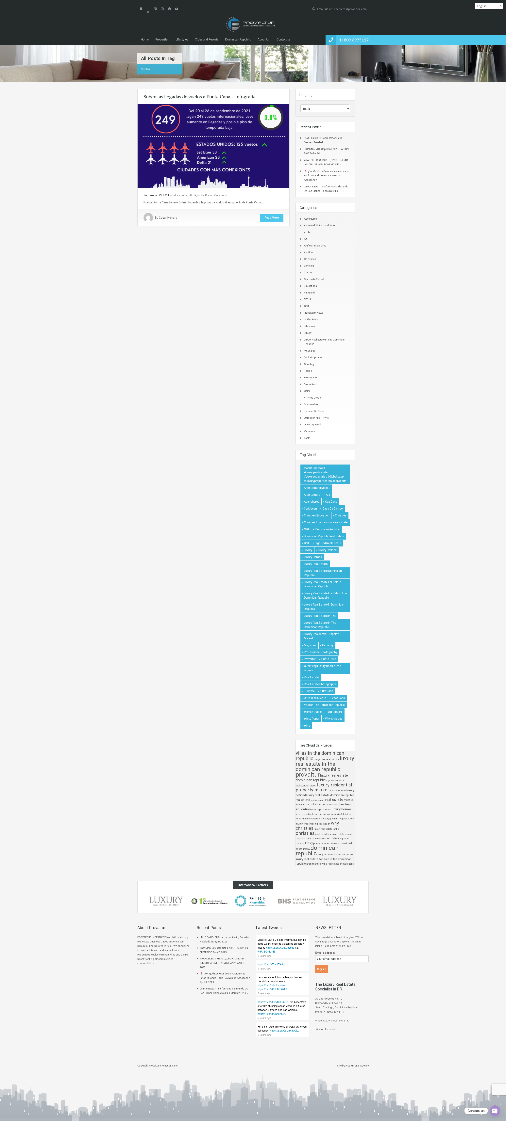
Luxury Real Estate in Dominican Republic (324, 606)
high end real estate (328, 543)
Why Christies (334, 718)
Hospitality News (313, 312)
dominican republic (327, 529)
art (328, 494)
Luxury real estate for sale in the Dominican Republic (325, 595)
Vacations (220, 195)
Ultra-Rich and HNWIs (316, 417)
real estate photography (320, 684)
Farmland (309, 292)
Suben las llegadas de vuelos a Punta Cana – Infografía (199, 97)
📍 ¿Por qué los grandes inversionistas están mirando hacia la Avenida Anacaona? (326, 175)
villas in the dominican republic (324, 704)
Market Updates (313, 357)
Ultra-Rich (326, 691)
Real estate (311, 677)
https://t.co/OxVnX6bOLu (284, 1030)
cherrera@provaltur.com (350, 9)
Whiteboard (335, 711)
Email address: (325, 952)
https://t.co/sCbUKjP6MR (272, 989)
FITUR (192, 195)
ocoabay (327, 645)
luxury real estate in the (320, 615)
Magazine (309, 350)
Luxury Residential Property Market (321, 636)
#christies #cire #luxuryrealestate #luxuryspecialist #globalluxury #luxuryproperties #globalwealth (325, 474)
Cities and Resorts (206, 39)
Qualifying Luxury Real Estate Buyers (322, 668)
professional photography (320, 652)
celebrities (310, 259)
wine (307, 725)
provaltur (310, 659)
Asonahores (311, 501)
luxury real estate (316, 563)
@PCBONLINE (266, 951)
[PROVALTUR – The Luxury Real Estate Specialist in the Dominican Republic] (250, 24)
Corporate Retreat (314, 279)
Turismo (309, 691)
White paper (311, 718)
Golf (306, 306)
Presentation (311, 377)
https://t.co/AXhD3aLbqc (280, 947)
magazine (310, 645)
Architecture (312, 494)
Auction (308, 252)
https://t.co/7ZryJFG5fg (271, 964)
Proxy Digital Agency (357, 1065)
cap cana (331, 501)
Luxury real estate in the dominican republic (320, 625)
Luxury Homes (313, 557)
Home (145, 39)
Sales (307, 390)
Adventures (310, 218)
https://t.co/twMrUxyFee (271, 985)
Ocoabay (309, 364)
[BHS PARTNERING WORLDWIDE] (296, 901)
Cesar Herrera (168, 217)
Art (309, 232)
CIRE (307, 529)
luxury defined (327, 550)
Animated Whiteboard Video (320, 225)
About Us (264, 39)
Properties (162, 39)
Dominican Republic (238, 39)
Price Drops (314, 397)
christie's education (316, 515)
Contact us (283, 39)
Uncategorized (312, 424)
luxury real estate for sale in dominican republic (322, 584)
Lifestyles (182, 39)
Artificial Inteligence (315, 245)
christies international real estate (326, 522)
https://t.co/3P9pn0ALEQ (272, 1014)
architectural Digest (317, 487)
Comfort (308, 272)
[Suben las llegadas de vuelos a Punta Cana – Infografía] (213, 146)
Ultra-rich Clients (315, 698)
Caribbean (310, 508)
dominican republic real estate (324, 536)
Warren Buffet (313, 711)
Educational (180, 195)
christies (340, 515)
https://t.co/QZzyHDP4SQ (273, 1002)
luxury (308, 550)
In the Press (205, 195)
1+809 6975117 (354, 40)
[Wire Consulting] (253, 901)
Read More (271, 217)
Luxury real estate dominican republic (323, 573)
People (308, 370)
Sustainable (311, 404)
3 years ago (264, 955)
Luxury (307, 332)
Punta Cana (328, 659)
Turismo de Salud (314, 411)
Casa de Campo (333, 508)
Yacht (307, 437)
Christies (309, 265)
